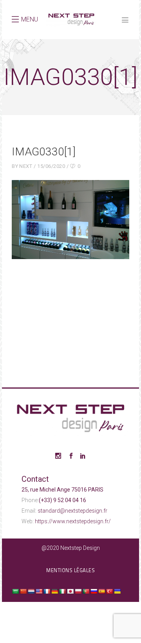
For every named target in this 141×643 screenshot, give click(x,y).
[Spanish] (101, 591)
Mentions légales (70, 570)
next (25, 166)
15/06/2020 (51, 166)
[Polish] (77, 591)
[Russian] (93, 591)
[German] (54, 591)
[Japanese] (70, 591)
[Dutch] (30, 591)
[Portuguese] (85, 591)
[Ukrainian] (117, 591)
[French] (46, 591)
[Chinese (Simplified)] (23, 591)
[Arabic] (15, 591)
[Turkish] (109, 591)
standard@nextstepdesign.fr (72, 511)
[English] (38, 591)
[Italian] (62, 591)
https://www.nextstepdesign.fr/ (73, 521)
